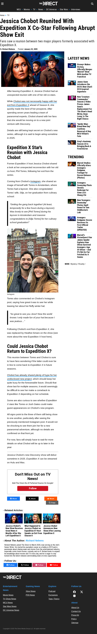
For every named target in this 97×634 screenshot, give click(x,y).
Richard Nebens (8, 49)
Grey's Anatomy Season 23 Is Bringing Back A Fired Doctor (84, 145)
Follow (11, 565)
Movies (27, 9)
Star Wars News (9, 606)
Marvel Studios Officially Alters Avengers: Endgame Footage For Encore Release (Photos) (84, 170)
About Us (75, 608)
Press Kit (75, 615)
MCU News (8, 603)
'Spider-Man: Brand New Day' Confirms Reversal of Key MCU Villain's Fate (84, 130)
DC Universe (51, 9)
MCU (19, 9)
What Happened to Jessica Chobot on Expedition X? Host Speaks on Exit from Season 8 (33, 531)
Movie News (8, 595)
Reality (81, 264)
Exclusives (53, 595)
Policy (74, 619)
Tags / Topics (53, 599)
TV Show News (9, 599)
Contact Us (76, 611)
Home (2, 15)
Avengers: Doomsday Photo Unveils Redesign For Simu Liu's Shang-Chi (84, 189)
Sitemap (74, 623)
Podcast (51, 591)
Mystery (74, 264)
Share (14, 499)
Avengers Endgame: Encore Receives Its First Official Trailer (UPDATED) (84, 223)
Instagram (35, 181)
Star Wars (64, 9)
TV (34, 9)
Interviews (75, 9)
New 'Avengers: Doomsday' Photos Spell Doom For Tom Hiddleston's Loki (83, 206)
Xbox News (30, 591)
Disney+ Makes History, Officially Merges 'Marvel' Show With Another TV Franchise (84, 70)
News (40, 9)
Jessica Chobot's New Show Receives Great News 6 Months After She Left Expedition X (14, 531)
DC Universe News (11, 610)
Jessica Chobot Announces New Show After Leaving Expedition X (52, 529)
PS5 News (30, 595)
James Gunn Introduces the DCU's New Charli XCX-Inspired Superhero (84, 87)
